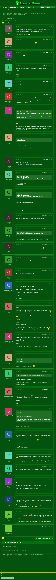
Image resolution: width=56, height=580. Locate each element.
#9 (51, 159)
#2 (51, 39)
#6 (51, 94)
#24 (51, 432)
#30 (51, 526)
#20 (51, 355)
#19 (51, 334)
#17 (51, 283)
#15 (51, 257)
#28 (51, 497)
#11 (51, 190)
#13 (51, 228)
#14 (51, 244)
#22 (51, 389)
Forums (5, 7)
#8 (51, 135)
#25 (51, 453)
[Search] (53, 7)
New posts (4, 10)
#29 (51, 511)
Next (8, 22)
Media (22, 7)
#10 (51, 172)
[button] (17, 7)
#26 (51, 466)
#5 (51, 81)
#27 (51, 479)
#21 (51, 371)
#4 (51, 65)
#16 (51, 270)
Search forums (11, 10)
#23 (51, 408)
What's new (13, 7)
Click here (18, 34)
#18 (51, 304)
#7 (51, 107)
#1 (51, 26)
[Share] (50, 26)
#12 (51, 215)
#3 (51, 52)
